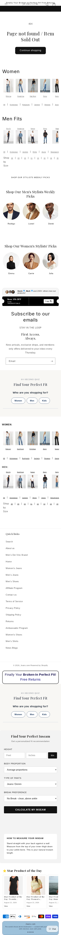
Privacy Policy (13, 608)
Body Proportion (15, 763)
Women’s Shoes (14, 635)
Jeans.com (25, 665)
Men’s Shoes (12, 581)
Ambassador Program (17, 628)
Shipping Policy (13, 615)
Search (9, 542)
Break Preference (15, 792)
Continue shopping (30, 50)
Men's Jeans (12, 575)
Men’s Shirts (12, 641)
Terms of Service (14, 601)
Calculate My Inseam (30, 810)
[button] (6, 4)
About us (10, 548)
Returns (10, 621)
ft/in (52, 755)
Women (18, 400)
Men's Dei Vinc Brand (17, 555)
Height (8, 749)
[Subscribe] (52, 361)
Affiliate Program (14, 588)
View (6, 906)
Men (32, 400)
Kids (44, 400)
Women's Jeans (14, 568)
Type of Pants (12, 778)
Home (9, 561)
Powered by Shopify (39, 665)
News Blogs (12, 648)
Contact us (11, 595)
